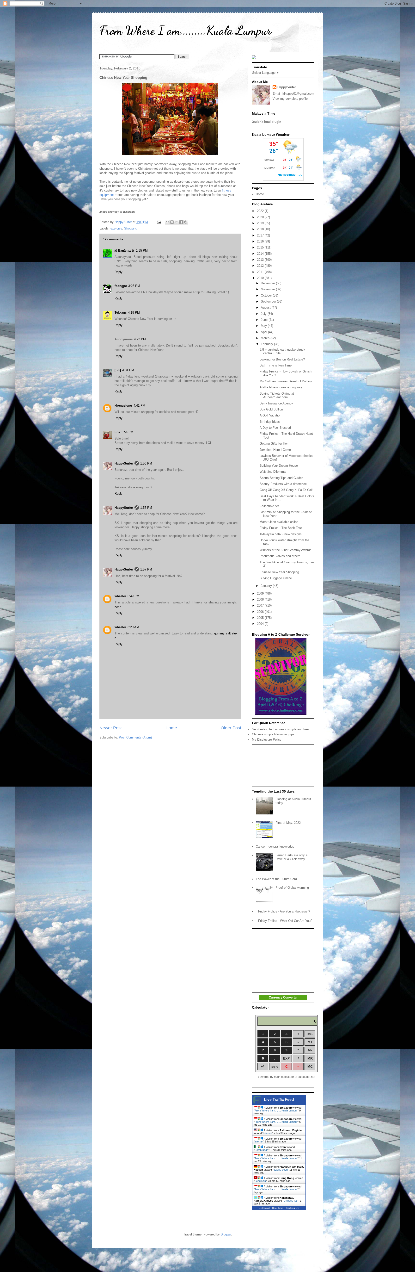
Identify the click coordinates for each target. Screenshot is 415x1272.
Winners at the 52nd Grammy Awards (285, 550)
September (269, 301)
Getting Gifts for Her (274, 443)
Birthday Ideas (270, 421)
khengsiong (123, 405)
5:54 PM (127, 432)
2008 (261, 599)
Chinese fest (291, 1200)
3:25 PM (134, 286)
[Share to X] (176, 222)
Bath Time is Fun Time (276, 365)
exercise (116, 228)
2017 (261, 235)
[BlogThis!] (172, 222)
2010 (261, 278)
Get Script (264, 1208)
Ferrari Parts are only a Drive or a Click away (291, 857)
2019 (261, 223)
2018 (261, 229)
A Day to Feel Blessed (275, 427)
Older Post (231, 728)
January (267, 586)
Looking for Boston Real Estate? (282, 359)
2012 (261, 265)
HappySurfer (124, 463)
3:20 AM (133, 627)
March (265, 338)
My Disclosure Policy (266, 739)
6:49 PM (133, 596)
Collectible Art (269, 506)
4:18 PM (134, 312)
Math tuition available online (279, 522)
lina (117, 432)
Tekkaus (121, 312)
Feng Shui (260, 1180)
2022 (261, 211)
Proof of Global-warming (292, 887)
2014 (261, 253)
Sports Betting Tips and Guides (281, 478)
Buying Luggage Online (276, 578)
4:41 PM (139, 405)
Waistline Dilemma (273, 471)
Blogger (226, 1234)
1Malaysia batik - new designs (281, 534)
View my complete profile (290, 98)
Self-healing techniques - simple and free (280, 729)
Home (171, 728)
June (265, 320)
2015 (261, 247)
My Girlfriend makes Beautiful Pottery (286, 381)
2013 (261, 259)
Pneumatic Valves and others (280, 556)
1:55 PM (142, 250)
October (267, 295)
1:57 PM (146, 507)
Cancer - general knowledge (275, 846)
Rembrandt (261, 1149)
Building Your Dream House (279, 465)
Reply (118, 272)
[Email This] (167, 222)
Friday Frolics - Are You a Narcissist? (284, 911)
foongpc (121, 286)
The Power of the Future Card (276, 879)
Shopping (130, 228)
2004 (261, 624)
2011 (261, 272)
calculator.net (306, 1077)
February (267, 344)
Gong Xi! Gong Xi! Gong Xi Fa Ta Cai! (286, 490)
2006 (261, 612)
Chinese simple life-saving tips (273, 734)
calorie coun (281, 1169)
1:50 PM (146, 463)
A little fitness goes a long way (281, 387)
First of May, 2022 (288, 823)
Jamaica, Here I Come (275, 450)
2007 (261, 605)
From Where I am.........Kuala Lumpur (185, 30)
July (264, 314)
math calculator (284, 1077)
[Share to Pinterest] (185, 222)
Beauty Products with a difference (283, 484)
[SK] (118, 370)
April (264, 332)
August (266, 307)
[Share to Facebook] (181, 222)
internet (267, 1133)
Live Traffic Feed (279, 1100)
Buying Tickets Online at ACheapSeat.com (277, 395)
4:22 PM (140, 339)
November (268, 289)
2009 (261, 593)
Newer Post (110, 728)
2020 (261, 217)
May (264, 326)
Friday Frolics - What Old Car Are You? (285, 921)
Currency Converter (283, 997)
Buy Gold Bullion (271, 409)
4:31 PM (128, 370)
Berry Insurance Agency (276, 403)
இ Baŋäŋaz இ (124, 250)
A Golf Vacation (270, 415)
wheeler (120, 596)
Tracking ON (292, 1208)
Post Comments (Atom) (135, 737)
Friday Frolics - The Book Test (281, 528)
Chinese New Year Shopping (279, 572)
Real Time (277, 1208)
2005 (261, 618)
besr (118, 607)
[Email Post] (158, 222)
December (268, 283)
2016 (261, 241)
